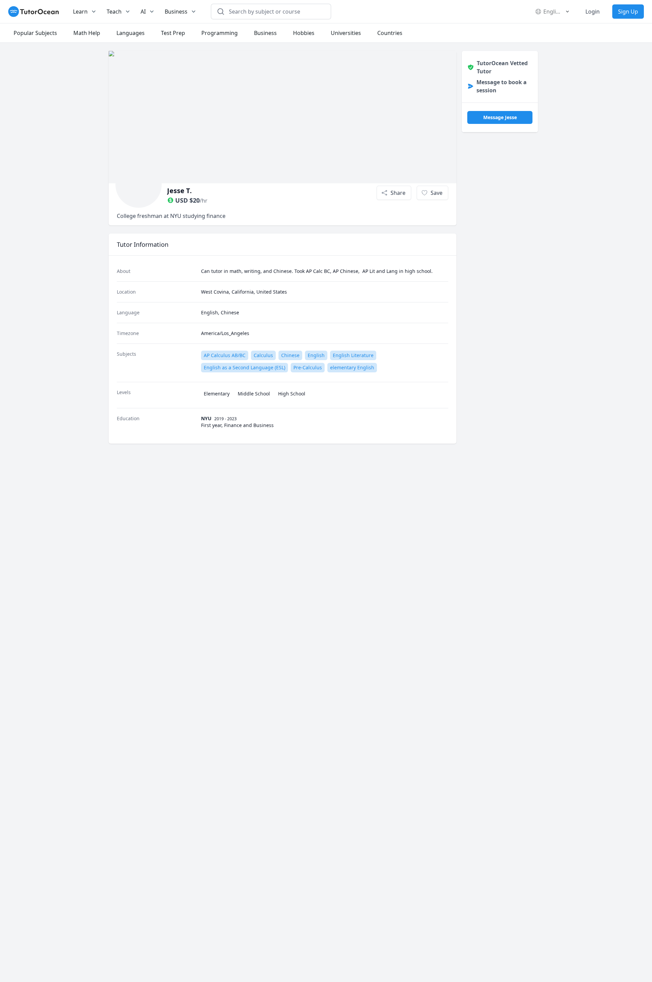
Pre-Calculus (307, 367)
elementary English (352, 367)
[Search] (221, 11)
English (316, 355)
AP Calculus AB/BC (225, 355)
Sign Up (628, 11)
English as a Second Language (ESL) (244, 367)
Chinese (290, 355)
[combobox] (275, 11)
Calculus (263, 355)
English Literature (353, 355)
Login (592, 11)
